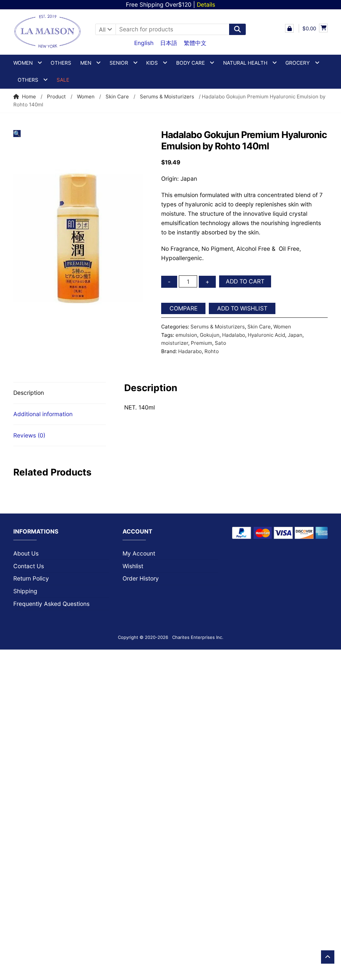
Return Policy (31, 578)
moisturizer (174, 343)
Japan (295, 335)
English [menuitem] (144, 42)
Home (29, 96)
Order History (141, 578)
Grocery (297, 63)
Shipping (25, 591)
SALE (63, 80)
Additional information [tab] (43, 413)
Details (206, 4)
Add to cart (245, 281)
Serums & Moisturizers (167, 96)
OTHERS (28, 80)
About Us (26, 553)
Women (86, 96)
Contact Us (28, 566)
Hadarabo (190, 351)
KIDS (152, 63)
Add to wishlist (242, 308)
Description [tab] (28, 392)
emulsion (186, 335)
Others (61, 63)
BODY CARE (190, 63)
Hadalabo (233, 335)
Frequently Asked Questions (51, 603)
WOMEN (23, 63)
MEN (85, 63)
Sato (220, 343)
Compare (183, 308)
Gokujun (209, 335)
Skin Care (117, 96)
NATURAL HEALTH (245, 63)
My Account (139, 553)
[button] (17, 133)
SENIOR (119, 63)
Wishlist (133, 566)
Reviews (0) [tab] (29, 435)
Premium (201, 343)
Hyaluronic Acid (266, 335)
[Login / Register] (289, 28)
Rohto (211, 351)
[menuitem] (144, 43)
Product (56, 96)
